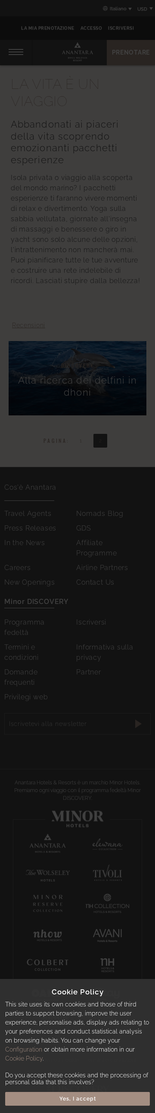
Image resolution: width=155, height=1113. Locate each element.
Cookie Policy (24, 1058)
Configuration (23, 1049)
